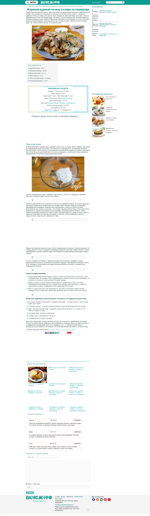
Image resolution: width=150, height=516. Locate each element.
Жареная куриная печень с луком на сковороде (77, 385)
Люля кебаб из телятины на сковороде (108, 34)
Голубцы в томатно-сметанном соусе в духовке (108, 11)
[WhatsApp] (56, 333)
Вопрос (33, 484)
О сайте (57, 496)
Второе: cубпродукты (68, 103)
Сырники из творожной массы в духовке (111, 109)
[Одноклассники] (48, 333)
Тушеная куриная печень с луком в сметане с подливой (77, 409)
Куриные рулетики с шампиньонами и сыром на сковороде (107, 24)
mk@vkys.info (78, 496)
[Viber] (53, 333)
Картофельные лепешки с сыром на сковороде (111, 130)
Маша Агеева (67, 98)
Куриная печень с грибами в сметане (36, 408)
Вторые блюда (53, 103)
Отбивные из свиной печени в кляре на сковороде (57, 409)
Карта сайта (58, 498)
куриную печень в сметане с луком (62, 330)
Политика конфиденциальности (64, 504)
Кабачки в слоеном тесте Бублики (111, 119)
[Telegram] (58, 333)
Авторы (63, 496)
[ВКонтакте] (46, 333)
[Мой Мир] (51, 333)
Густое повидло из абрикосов (111, 98)
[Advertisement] (58, 131)
